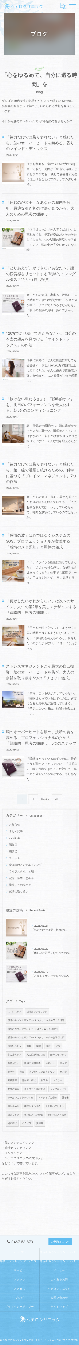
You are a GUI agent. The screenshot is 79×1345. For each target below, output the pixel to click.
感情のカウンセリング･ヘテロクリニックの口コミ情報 (36, 1020)
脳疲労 (13, 851)
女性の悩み (13, 1089)
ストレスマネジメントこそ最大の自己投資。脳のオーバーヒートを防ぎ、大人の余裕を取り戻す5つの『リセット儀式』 (40, 672)
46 (57, 799)
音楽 (22, 1071)
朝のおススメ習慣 (57, 1114)
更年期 (39, 1123)
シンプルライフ (58, 1089)
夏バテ (11, 1071)
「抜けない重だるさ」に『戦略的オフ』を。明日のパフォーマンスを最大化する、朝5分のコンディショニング (40, 405)
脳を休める (13, 1106)
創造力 (44, 1080)
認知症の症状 (29, 1080)
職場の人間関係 (32, 1063)
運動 (29, 1046)
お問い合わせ (14, 1046)
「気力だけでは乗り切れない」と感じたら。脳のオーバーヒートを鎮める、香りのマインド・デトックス (40, 143)
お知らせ (14, 824)
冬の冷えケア (14, 1054)
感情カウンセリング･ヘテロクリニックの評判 (19, 1261)
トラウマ (57, 1080)
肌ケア (63, 1063)
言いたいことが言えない (42, 1071)
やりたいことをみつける (20, 1097)
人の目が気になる (36, 1054)
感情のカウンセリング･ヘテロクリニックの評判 (33, 1029)
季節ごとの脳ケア (20, 884)
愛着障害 (12, 1080)
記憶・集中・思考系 (21, 878)
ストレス (14, 858)
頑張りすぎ (13, 1114)
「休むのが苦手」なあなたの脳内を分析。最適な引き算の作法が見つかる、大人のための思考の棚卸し (40, 208)
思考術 (65, 1097)
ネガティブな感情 (47, 1097)
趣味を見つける (32, 1106)
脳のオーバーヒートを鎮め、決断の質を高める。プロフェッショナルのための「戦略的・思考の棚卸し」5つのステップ (41, 738)
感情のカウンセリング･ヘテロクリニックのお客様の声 (36, 1037)
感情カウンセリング (37, 1011)
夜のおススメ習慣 (33, 1114)
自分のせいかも (58, 1054)
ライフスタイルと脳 (21, 871)
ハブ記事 (14, 837)
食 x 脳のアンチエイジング (25, 864)
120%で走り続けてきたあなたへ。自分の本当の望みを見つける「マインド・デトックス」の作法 (41, 339)
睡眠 (38, 1046)
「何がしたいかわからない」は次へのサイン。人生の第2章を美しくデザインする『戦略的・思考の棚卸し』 (41, 607)
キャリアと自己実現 (34, 1089)
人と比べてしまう (55, 1106)
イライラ (26, 1123)
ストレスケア (14, 1011)
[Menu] (72, 5)
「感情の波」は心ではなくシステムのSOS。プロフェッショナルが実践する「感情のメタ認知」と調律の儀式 (38, 541)
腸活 (48, 1046)
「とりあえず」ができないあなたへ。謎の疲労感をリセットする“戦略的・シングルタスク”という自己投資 (41, 274)
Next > (45, 799)
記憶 (58, 1046)
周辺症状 (12, 1123)
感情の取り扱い (18, 891)
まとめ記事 (16, 831)
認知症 (13, 844)
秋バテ (63, 1071)
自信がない (13, 1063)
